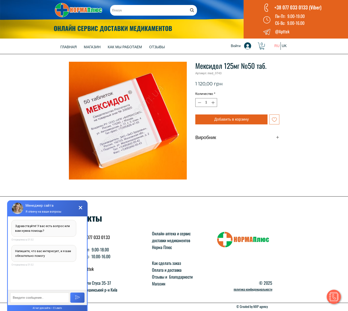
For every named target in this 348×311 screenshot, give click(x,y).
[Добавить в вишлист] (274, 119)
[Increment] (213, 102)
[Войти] (250, 46)
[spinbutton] (206, 102)
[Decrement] (199, 102)
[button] (262, 46)
